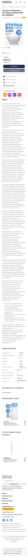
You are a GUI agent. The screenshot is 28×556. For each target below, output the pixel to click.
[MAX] (11, 520)
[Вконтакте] (3, 520)
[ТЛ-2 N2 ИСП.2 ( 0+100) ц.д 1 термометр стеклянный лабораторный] (11, 447)
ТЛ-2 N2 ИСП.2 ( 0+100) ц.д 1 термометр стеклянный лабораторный (10, 460)
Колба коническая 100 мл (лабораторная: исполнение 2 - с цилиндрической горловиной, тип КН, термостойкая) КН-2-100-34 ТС (11, 424)
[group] (14, 34)
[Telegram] (7, 520)
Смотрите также (7, 496)
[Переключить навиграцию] (24, 2)
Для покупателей (7, 500)
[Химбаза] (7, 2)
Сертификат (7, 392)
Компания (5, 498)
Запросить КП (15, 70)
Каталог (4, 493)
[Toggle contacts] (16, 2)
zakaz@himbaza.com (8, 506)
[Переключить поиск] (20, 2)
